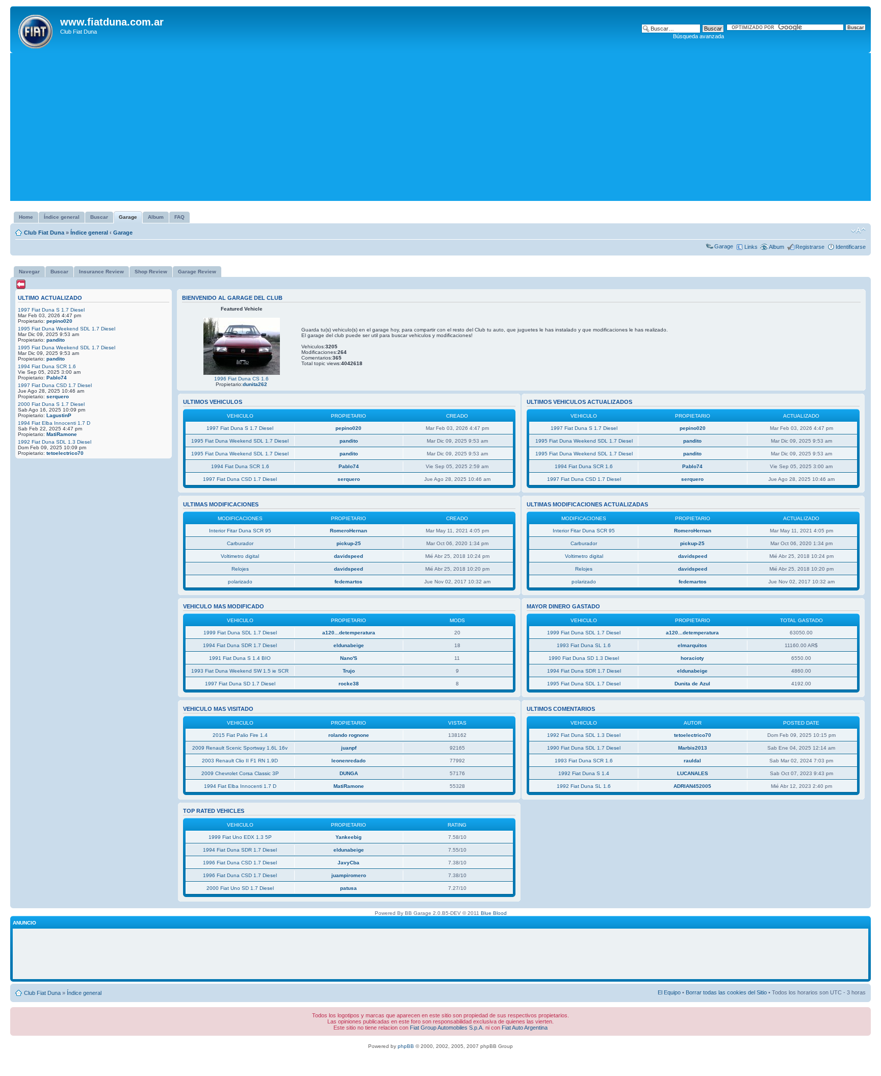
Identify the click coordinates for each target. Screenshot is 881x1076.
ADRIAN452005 (692, 786)
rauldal (692, 760)
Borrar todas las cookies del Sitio (726, 992)
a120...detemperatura (348, 632)
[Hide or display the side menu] (20, 284)
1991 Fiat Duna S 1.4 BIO (240, 658)
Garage (123, 232)
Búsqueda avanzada (698, 36)
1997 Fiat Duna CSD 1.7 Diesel (55, 385)
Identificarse (851, 247)
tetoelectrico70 (65, 453)
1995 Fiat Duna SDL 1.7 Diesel (583, 683)
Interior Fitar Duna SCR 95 (240, 530)
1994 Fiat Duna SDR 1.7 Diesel (240, 645)
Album (776, 247)
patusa (348, 888)
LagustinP (58, 415)
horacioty (692, 658)
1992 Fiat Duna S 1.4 (583, 773)
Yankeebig (348, 837)
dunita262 (255, 384)
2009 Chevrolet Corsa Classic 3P (240, 773)
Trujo (349, 671)
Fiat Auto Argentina (525, 1027)
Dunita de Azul (692, 683)
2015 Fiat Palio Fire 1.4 (240, 735)
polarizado (240, 581)
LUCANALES (692, 773)
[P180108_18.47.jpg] (241, 373)
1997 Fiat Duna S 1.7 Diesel (51, 310)
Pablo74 (56, 377)
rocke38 (349, 683)
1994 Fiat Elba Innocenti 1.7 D (54, 423)
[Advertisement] (440, 129)
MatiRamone (61, 434)
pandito (55, 340)
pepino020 (59, 321)
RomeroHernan (348, 530)
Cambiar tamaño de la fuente (858, 230)
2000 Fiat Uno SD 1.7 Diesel (240, 888)
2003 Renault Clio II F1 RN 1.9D (240, 760)
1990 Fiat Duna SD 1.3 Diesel (584, 658)
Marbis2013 (692, 748)
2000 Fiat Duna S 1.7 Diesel (51, 404)
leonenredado (348, 760)
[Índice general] (36, 29)
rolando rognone (348, 735)
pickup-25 (348, 543)
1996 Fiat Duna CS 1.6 (241, 378)
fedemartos (348, 581)
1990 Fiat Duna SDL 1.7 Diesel (583, 748)
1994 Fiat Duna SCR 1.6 (47, 366)
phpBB (406, 1046)
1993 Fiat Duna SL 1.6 (584, 645)
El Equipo (669, 992)
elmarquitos (692, 645)
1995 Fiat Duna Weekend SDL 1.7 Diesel (66, 328)
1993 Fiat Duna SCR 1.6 (584, 760)
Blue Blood (494, 913)
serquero (57, 396)
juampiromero (348, 875)
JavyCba (348, 862)
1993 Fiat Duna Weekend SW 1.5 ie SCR (240, 671)
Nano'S (348, 658)
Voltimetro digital (240, 556)
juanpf (348, 748)
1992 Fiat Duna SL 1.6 (584, 786)
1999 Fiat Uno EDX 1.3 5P (240, 837)
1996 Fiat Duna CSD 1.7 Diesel (240, 862)
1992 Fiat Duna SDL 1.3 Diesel (54, 442)
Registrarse (809, 247)
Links (751, 247)
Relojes (240, 569)
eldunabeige (348, 645)
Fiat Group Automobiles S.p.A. (447, 1027)
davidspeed (348, 556)
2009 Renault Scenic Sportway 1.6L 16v (240, 748)
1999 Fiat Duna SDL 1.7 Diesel (240, 632)
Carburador (240, 543)
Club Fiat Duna (44, 232)
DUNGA (349, 773)
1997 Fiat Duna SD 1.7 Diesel (240, 683)
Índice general (89, 232)
